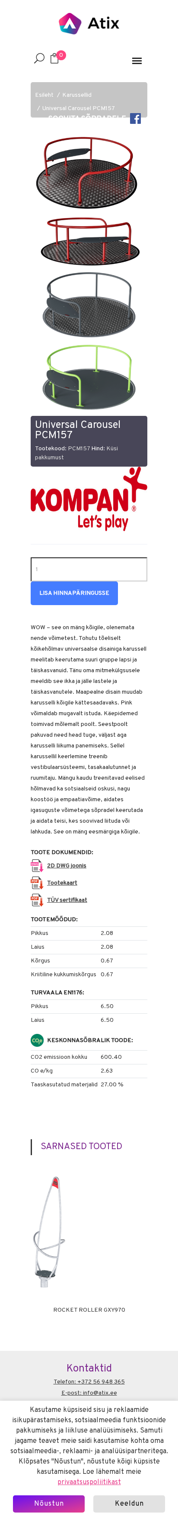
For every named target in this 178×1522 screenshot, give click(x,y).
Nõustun (49, 1504)
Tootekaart (62, 883)
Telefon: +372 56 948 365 (89, 1382)
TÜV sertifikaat (67, 900)
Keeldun (129, 1504)
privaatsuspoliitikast (89, 1482)
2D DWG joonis (66, 866)
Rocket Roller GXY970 (89, 1310)
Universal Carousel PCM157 (78, 108)
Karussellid (77, 95)
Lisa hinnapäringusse (74, 593)
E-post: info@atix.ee (89, 1393)
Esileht (44, 95)
